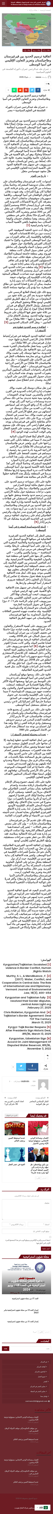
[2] (41, 267)
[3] (6, 322)
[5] (36, 522)
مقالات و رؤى (37, 50)
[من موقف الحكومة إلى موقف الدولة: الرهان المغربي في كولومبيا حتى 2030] (45, 1431)
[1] (28, 225)
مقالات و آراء (46, 50)
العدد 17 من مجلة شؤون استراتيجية (25, 1298)
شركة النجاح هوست (21, 1508)
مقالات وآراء (26, 50)
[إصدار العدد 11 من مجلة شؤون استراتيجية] (45, 1324)
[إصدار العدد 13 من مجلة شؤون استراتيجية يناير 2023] (45, 1313)
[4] (13, 431)
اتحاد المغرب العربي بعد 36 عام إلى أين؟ (14, 1102)
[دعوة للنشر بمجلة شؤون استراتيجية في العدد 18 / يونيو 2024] (26, 1278)
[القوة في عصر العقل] (15, 1154)
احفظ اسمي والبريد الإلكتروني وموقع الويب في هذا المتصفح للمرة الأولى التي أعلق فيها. (28, 1241)
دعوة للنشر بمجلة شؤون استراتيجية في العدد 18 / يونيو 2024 (26, 1285)
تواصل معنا (43, 1396)
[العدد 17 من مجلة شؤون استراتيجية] (45, 1301)
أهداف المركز (41, 1367)
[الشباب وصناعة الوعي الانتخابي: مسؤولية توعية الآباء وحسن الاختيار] (38, 1128)
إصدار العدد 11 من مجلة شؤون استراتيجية (22, 1321)
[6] (36, 646)
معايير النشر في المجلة (37, 1391)
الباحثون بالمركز (40, 1372)
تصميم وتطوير (34, 1508)
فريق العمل (41, 1376)
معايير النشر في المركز (37, 1386)
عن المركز (44, 1362)
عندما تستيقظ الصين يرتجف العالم (25, 1439)
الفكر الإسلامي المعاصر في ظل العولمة (38, 1102)
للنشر (45, 1381)
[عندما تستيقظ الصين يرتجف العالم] (15, 1128)
